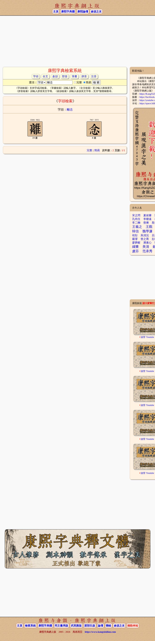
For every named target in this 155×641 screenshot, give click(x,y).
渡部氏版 (89, 625)
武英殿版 (76, 625)
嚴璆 (135, 238)
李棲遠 (147, 219)
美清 (145, 247)
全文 (45, 76)
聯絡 (108, 625)
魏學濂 (147, 231)
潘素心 (147, 242)
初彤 (135, 235)
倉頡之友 (96, 11)
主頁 (56, 11)
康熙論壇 (82, 11)
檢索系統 (30, 625)
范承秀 (147, 251)
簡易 (97, 150)
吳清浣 (145, 235)
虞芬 (135, 251)
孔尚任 (136, 219)
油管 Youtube (147, 337)
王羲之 (137, 227)
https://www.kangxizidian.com (100, 632)
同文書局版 (61, 625)
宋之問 (136, 215)
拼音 (84, 76)
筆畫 (74, 76)
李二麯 (136, 222)
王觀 (149, 227)
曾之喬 (145, 238)
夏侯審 (147, 215)
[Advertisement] (77, 42)
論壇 (100, 625)
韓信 (135, 231)
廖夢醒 (136, 242)
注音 (94, 76)
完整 (89, 150)
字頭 (35, 76)
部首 (65, 76)
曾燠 (146, 222)
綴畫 (135, 247)
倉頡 (55, 76)
